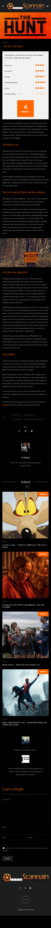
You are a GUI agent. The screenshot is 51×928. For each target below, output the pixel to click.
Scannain (5, 405)
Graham (25, 457)
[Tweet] (25, 431)
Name (4, 827)
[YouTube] (30, 888)
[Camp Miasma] (25, 575)
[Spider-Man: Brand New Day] (25, 692)
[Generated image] (25, 515)
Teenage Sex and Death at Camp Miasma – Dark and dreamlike (23, 606)
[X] (25, 888)
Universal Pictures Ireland (35, 419)
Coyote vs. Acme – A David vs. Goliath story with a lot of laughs (24, 546)
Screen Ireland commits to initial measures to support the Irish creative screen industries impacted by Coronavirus (25, 770)
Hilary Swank (17, 419)
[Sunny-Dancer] (25, 635)
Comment (6, 799)
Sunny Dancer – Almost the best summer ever (21, 665)
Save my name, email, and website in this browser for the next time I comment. (25, 849)
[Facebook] (20, 888)
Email (4, 837)
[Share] (19, 431)
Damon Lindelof (29, 415)
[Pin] (31, 431)
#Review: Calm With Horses (26, 748)
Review (4, 42)
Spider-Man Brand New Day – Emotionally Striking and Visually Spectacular (24, 723)
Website (30, 837)
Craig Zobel (16, 415)
